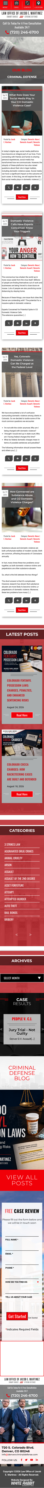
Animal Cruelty (13, 858)
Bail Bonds (10, 912)
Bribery (9, 919)
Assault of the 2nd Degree (19, 878)
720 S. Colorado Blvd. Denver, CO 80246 (18, 1449)
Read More (22, 715)
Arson (8, 865)
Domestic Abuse (33, 139)
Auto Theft (10, 906)
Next (30, 935)
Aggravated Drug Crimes (18, 851)
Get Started (17, 1316)
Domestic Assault (26, 142)
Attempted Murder (15, 899)
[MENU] (5, 3)
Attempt (9, 892)
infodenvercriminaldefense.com (20, 1454)
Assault (9, 872)
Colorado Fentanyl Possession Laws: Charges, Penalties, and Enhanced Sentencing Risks (19, 690)
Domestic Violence (36, 143)
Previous (16, 935)
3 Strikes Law (12, 844)
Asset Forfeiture (14, 885)
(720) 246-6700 (24, 32)
